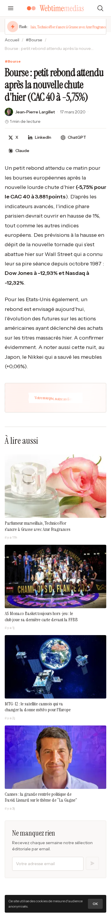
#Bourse (34, 40)
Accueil (12, 40)
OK (95, 903)
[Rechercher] (100, 8)
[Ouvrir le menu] (11, 8)
